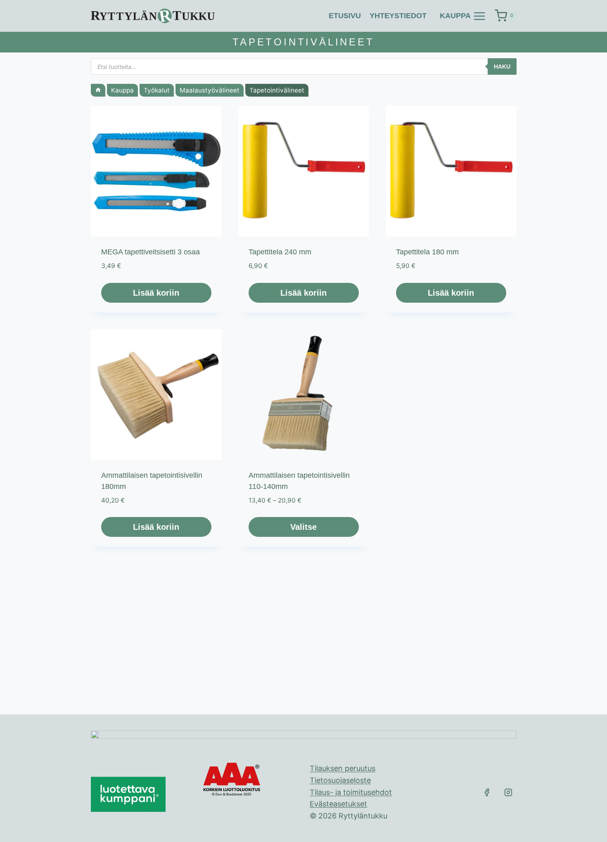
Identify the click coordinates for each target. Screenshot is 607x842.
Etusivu (345, 16)
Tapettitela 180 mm (427, 252)
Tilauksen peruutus (342, 768)
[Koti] (98, 90)
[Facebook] (487, 792)
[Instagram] (508, 792)
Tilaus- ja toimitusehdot (351, 792)
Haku (502, 66)
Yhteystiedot (398, 16)
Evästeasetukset (338, 803)
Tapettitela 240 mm (280, 252)
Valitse (303, 526)
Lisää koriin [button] (156, 292)
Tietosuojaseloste (340, 780)
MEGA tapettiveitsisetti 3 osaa (150, 252)
